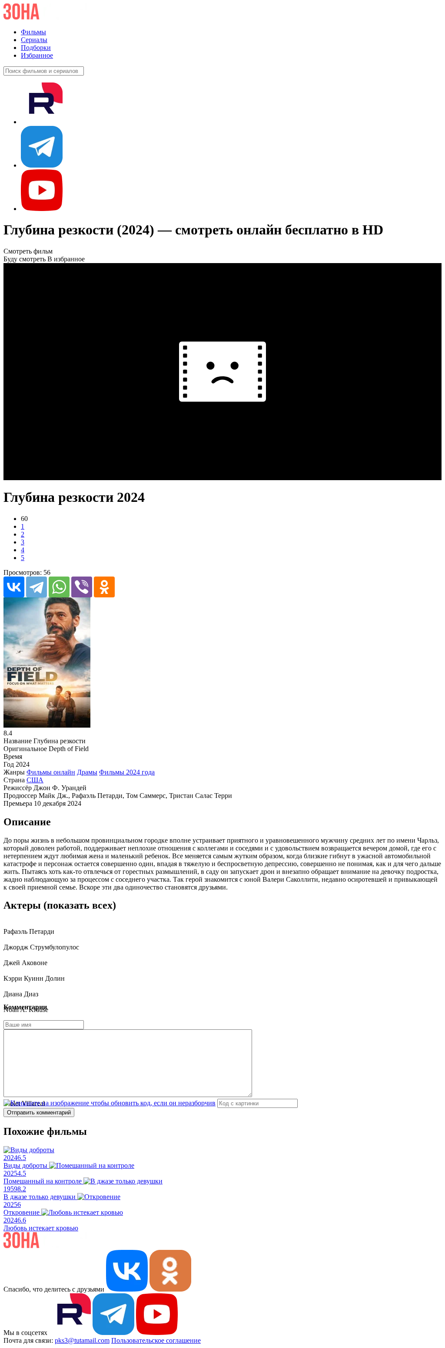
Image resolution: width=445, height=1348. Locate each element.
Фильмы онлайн (51, 772)
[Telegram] (36, 587)
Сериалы (34, 39)
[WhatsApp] (59, 587)
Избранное (37, 55)
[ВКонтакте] (13, 587)
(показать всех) (79, 905)
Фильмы (33, 32)
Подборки (36, 47)
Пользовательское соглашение (156, 1340)
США (35, 780)
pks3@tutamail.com (82, 1340)
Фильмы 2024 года (127, 772)
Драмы (87, 772)
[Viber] (81, 587)
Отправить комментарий (39, 1112)
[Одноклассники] (104, 587)
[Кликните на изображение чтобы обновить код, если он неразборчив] (109, 1103)
